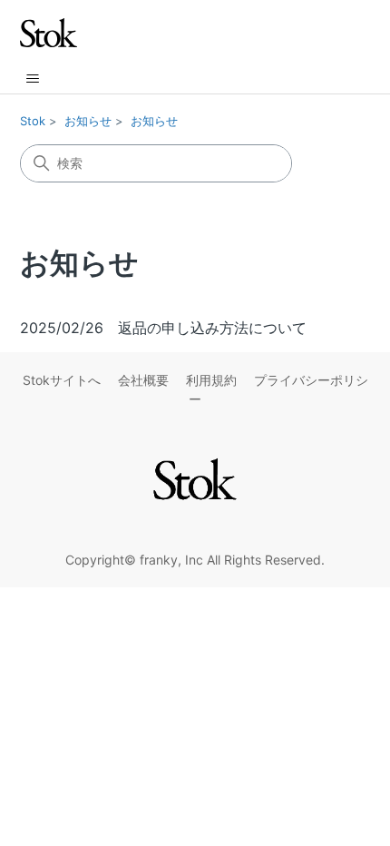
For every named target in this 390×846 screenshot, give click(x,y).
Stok (32, 120)
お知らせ (88, 120)
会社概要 (143, 380)
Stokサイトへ (62, 380)
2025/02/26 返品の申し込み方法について (163, 328)
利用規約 (211, 380)
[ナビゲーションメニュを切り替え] (32, 78)
